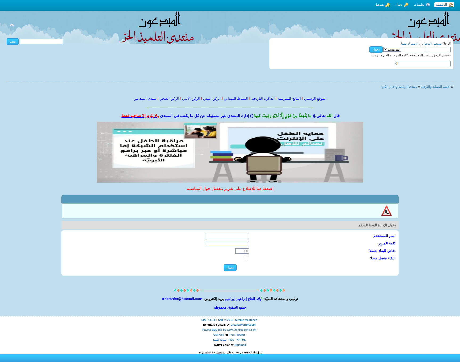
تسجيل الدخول (432, 43)
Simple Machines (246, 319)
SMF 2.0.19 (208, 319)
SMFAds (218, 334)
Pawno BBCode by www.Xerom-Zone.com (229, 329)
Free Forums (237, 334)
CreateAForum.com (243, 324)
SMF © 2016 (225, 319)
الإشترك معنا (409, 43)
